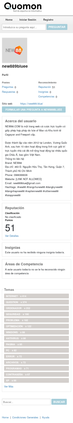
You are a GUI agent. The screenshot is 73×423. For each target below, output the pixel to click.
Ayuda (45, 417)
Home (8, 19)
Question (16, 302)
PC (11, 350)
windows (15, 332)
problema (17, 320)
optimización (18, 326)
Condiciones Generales (25, 417)
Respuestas (8, 92)
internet (16, 296)
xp (11, 380)
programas (17, 368)
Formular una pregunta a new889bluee (33, 109)
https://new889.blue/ (31, 103)
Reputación (44, 87)
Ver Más (8, 386)
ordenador (18, 308)
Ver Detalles (12, 236)
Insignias (43, 92)
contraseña (18, 374)
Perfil (5, 75)
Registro (48, 19)
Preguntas (7, 87)
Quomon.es (55, 6)
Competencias (46, 96)
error (14, 356)
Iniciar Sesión (27, 19)
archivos (16, 362)
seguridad (17, 314)
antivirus (16, 338)
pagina (14, 344)
